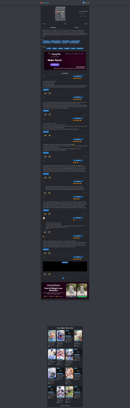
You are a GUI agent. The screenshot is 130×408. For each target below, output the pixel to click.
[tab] (53, 27)
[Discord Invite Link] (84, 3)
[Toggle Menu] (88, 3)
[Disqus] (65, 313)
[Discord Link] (84, 3)
